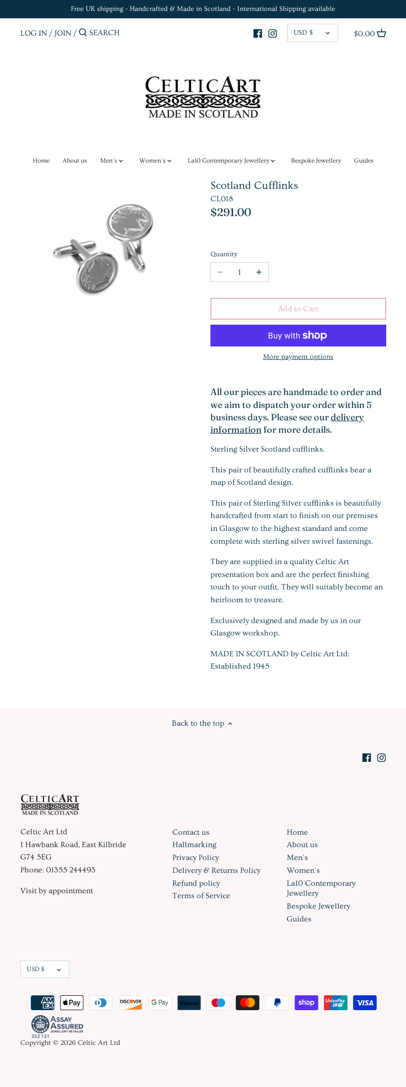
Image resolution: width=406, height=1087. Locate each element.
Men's (297, 857)
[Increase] (259, 272)
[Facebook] (258, 31)
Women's (303, 870)
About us (302, 844)
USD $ (303, 33)
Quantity (224, 254)
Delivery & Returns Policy (216, 870)
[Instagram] (272, 31)
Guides (299, 919)
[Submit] (83, 33)
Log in (33, 32)
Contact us (190, 832)
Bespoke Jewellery (318, 906)
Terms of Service (201, 895)
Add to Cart (298, 308)
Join (62, 32)
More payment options (298, 357)
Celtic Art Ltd (99, 1043)
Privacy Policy (195, 857)
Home (297, 832)
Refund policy (196, 883)
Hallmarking (194, 844)
